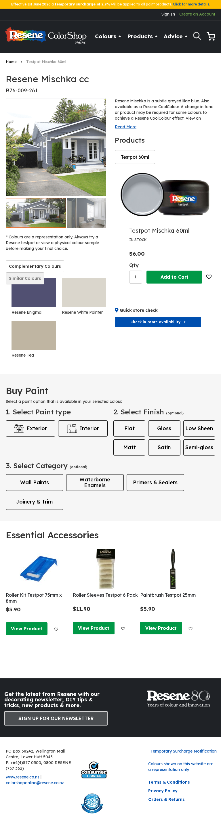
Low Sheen (199, 428)
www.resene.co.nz (22, 777)
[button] (97, 213)
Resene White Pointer (82, 312)
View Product (26, 628)
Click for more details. (191, 4)
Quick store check (139, 310)
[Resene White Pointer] (84, 292)
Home (12, 61)
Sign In (168, 14)
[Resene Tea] (34, 335)
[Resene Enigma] (34, 292)
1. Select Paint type (38, 411)
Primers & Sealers (155, 482)
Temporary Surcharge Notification (183, 751)
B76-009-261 (22, 90)
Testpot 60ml (135, 157)
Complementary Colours (35, 266)
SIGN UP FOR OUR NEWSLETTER (56, 718)
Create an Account (197, 14)
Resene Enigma (26, 312)
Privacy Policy (163, 790)
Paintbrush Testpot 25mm (168, 595)
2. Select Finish (148, 411)
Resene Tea (23, 355)
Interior (89, 428)
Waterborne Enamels (94, 482)
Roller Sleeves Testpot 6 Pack (105, 595)
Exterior (36, 428)
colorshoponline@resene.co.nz (35, 782)
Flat (129, 428)
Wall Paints (34, 482)
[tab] (35, 266)
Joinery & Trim (34, 501)
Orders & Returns (166, 799)
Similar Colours (25, 278)
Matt (129, 447)
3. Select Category (46, 465)
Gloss (164, 428)
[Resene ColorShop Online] (46, 37)
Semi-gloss (199, 447)
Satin (164, 447)
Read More (125, 126)
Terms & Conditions (169, 782)
